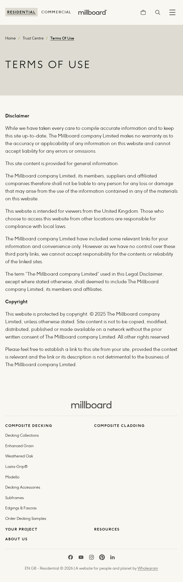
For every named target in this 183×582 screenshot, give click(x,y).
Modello (12, 477)
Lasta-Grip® (16, 466)
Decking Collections (22, 435)
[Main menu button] (172, 12)
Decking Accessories (22, 487)
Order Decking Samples (25, 518)
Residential (21, 12)
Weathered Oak (19, 456)
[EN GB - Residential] (91, 404)
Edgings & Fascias (21, 508)
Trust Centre (33, 38)
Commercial (56, 12)
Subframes (14, 497)
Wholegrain (147, 568)
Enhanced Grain (19, 445)
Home (10, 38)
